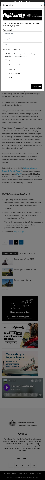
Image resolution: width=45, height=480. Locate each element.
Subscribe (37, 86)
